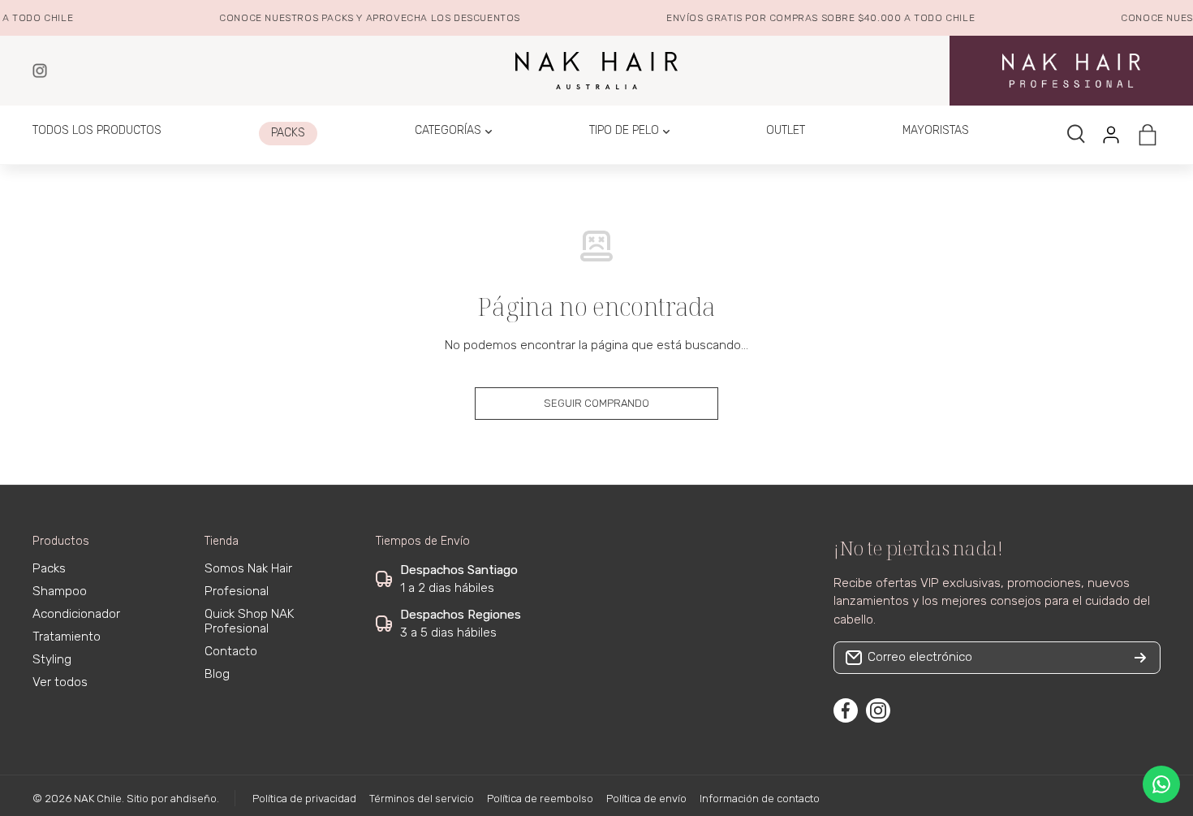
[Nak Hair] (39, 70)
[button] (1148, 135)
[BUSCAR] (1076, 134)
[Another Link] (1071, 70)
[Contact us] (1161, 784)
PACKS (333, 18)
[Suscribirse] (1140, 657)
